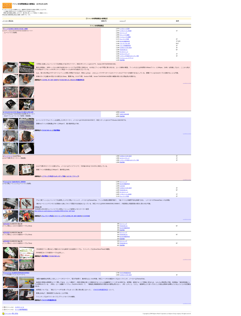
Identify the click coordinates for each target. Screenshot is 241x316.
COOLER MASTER (10, 112)
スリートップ (123, 33)
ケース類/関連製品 (21, 309)
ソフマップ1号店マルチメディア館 (129, 56)
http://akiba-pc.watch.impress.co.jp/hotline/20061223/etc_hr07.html (55, 211)
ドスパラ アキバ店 (125, 43)
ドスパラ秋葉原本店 (125, 45)
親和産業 (7, 224)
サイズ (6, 29)
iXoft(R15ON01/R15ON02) (20, 273)
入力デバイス (19, 307)
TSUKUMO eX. (124, 49)
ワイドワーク (8, 156)
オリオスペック (124, 51)
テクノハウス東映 (124, 35)
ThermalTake (8, 182)
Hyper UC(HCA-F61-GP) (25, 112)
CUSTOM (122, 112)
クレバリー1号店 (124, 39)
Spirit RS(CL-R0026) (19, 182)
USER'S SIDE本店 (124, 114)
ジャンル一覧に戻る (11, 313)
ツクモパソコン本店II (125, 30)
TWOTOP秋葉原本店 (125, 272)
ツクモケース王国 (124, 28)
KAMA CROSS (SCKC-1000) (18, 29)
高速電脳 (122, 60)
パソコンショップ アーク (126, 58)
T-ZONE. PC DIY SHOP (126, 47)
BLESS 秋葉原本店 (125, 41)
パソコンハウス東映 (125, 37)
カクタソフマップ (124, 54)
